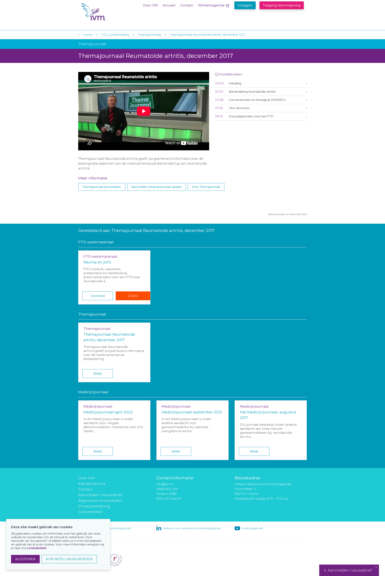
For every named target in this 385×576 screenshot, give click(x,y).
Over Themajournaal (206, 187)
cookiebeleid (36, 548)
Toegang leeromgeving (282, 5)
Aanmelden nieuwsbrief (100, 495)
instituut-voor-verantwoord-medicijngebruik (192, 528)
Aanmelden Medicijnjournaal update (156, 187)
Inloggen (245, 5)
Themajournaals (149, 35)
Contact (186, 5)
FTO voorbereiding (115, 35)
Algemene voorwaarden (100, 500)
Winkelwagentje (211, 5)
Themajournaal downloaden (101, 187)
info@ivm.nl (164, 484)
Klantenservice (91, 484)
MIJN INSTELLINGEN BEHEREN (69, 559)
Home (88, 35)
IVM (105, 11)
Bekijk (97, 373)
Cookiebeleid (90, 512)
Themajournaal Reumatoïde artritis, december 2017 (207, 35)
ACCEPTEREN (25, 559)
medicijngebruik (252, 528)
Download (98, 296)
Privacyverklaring (94, 506)
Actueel (169, 5)
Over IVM (150, 5)
